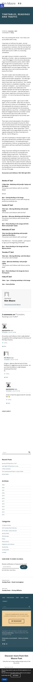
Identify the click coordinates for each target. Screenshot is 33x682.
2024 (3, 485)
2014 (3, 509)
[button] (2, 6)
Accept (4, 679)
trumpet (4, 552)
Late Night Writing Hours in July (10, 466)
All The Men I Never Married (9, 530)
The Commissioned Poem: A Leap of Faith (12, 471)
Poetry (12, 32)
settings (15, 675)
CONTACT (4, 601)
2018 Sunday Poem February (9, 528)
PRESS (26, 597)
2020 (3, 493)
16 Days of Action (6, 525)
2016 (3, 504)
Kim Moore (7, 358)
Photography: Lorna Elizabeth (9, 638)
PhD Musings (5, 536)
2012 (3, 514)
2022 (3, 487)
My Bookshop (16, 621)
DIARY (17, 597)
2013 (3, 512)
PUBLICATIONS (10, 597)
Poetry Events (5, 541)
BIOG (3, 597)
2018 (3, 498)
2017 (3, 501)
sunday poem (5, 549)
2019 (3, 495)
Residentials (5, 547)
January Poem (5, 533)
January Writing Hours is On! (9, 463)
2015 (3, 506)
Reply (5, 346)
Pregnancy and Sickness (8, 544)
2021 (3, 490)
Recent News (5, 474)
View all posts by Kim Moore (12, 304)
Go (23, 567)
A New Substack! (6, 469)
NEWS (22, 597)
